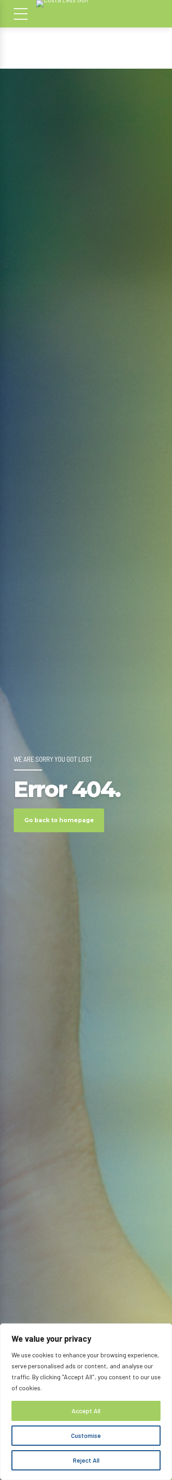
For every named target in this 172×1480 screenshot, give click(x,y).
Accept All (86, 1411)
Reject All (86, 1460)
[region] (86, 1401)
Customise (86, 1435)
